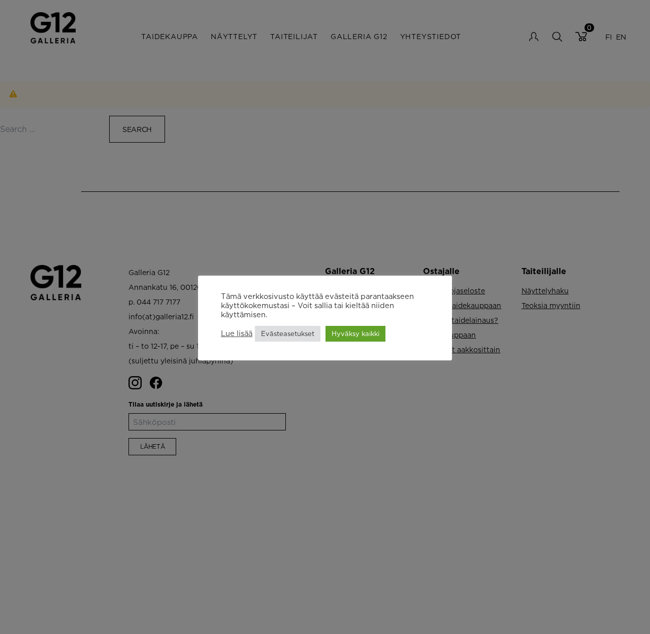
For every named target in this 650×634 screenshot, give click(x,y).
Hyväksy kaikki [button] (355, 333)
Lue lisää (236, 334)
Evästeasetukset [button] (287, 333)
